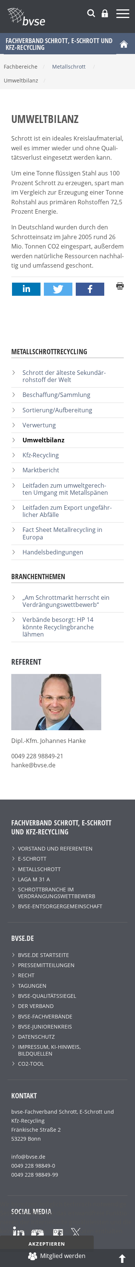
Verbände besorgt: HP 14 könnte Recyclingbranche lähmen (58, 627)
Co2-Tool (31, 1063)
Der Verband (36, 1005)
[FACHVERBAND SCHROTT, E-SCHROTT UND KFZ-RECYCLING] (71, 16)
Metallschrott (39, 869)
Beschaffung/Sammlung (56, 395)
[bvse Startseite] (123, 43)
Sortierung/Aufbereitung (57, 410)
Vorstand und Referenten (55, 848)
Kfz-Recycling (40, 455)
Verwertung (39, 425)
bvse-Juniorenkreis (45, 1026)
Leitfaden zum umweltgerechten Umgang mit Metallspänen (65, 489)
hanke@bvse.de (33, 765)
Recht (26, 975)
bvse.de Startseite (43, 954)
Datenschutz (36, 1036)
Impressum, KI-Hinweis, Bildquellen (49, 1050)
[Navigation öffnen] (123, 14)
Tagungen (32, 985)
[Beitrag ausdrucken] (120, 285)
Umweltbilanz (43, 440)
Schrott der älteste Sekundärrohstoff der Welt (64, 376)
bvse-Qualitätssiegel (47, 995)
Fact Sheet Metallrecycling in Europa (62, 533)
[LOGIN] (105, 13)
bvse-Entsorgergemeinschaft (60, 906)
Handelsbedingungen (52, 552)
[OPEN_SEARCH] (91, 12)
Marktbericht (40, 470)
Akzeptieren (46, 1243)
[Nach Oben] (122, 1258)
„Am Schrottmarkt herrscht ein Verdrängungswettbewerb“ (66, 601)
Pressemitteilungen (46, 965)
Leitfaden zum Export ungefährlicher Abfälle (67, 511)
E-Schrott (32, 858)
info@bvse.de (28, 1156)
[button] (26, 289)
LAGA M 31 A (34, 879)
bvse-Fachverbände (45, 1016)
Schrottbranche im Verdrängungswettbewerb (56, 892)
